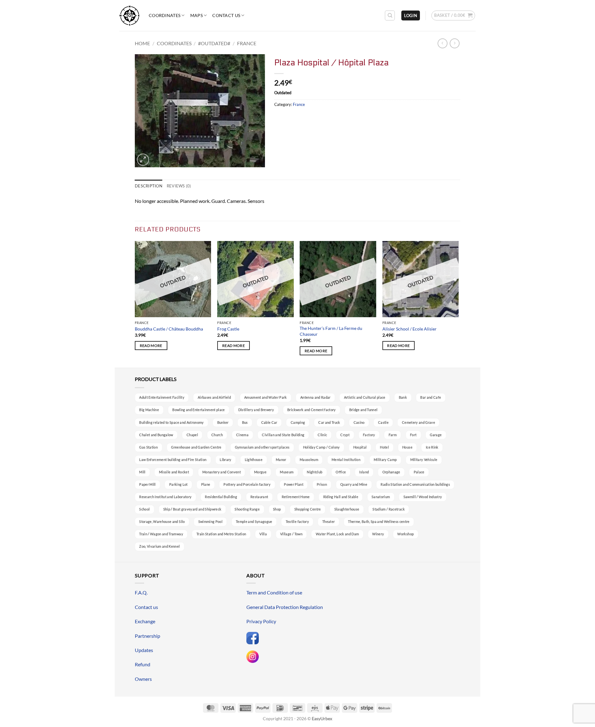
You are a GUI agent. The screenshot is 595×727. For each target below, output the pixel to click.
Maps (196, 15)
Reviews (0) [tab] (179, 185)
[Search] (390, 15)
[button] (410, 16)
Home (142, 43)
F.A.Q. (141, 592)
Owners (143, 679)
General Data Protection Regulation (284, 607)
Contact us (226, 15)
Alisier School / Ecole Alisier (409, 328)
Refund (142, 664)
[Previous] (135, 303)
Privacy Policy (261, 621)
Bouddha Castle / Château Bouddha (169, 328)
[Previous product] (454, 43)
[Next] (458, 303)
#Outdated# (214, 43)
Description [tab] (148, 185)
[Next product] (442, 43)
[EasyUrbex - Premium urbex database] (129, 15)
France (246, 43)
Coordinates (164, 15)
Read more (151, 346)
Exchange (145, 621)
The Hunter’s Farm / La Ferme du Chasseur (331, 331)
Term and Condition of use (274, 592)
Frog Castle (228, 328)
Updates (144, 650)
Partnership (147, 636)
